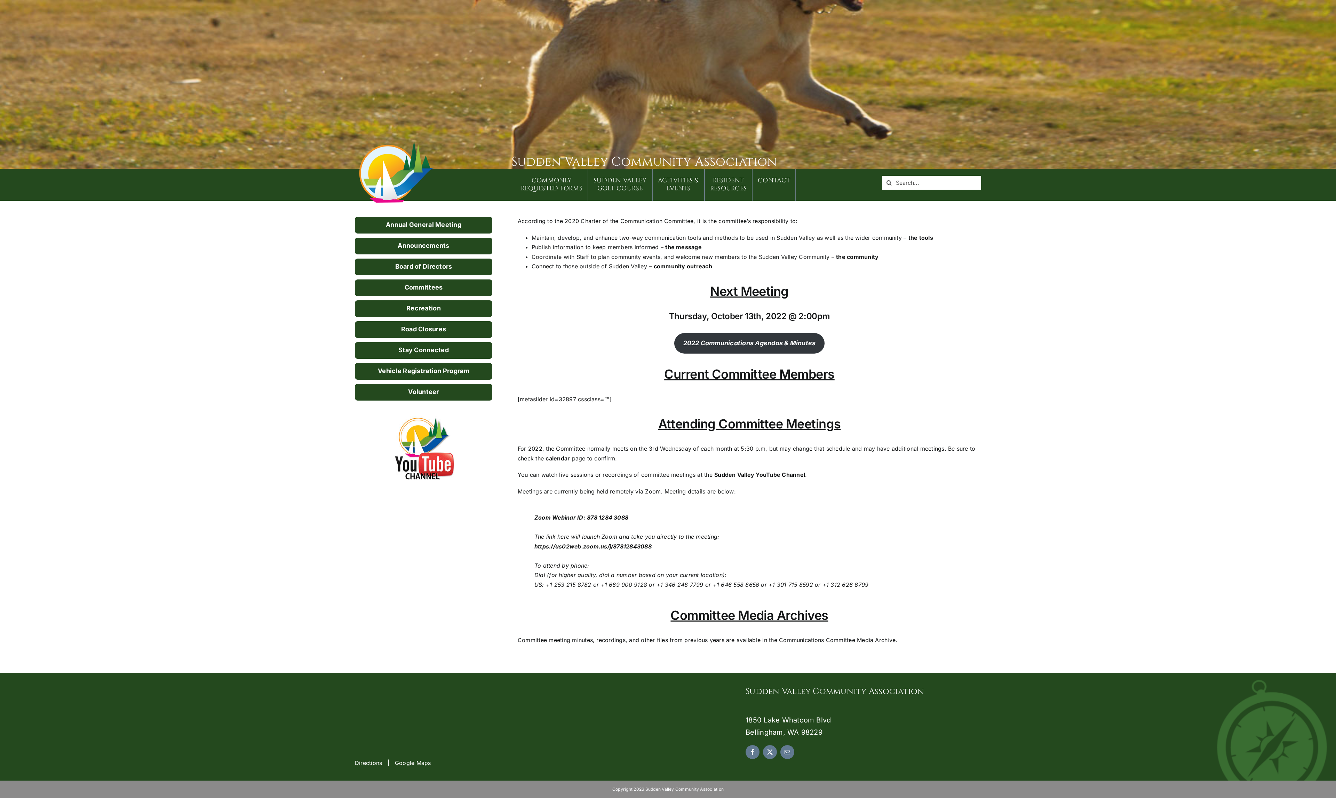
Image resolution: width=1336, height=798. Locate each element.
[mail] (787, 752)
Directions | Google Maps (393, 762)
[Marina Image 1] (396, 143)
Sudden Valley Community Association (644, 161)
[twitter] (770, 752)
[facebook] (753, 752)
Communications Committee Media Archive (837, 640)
